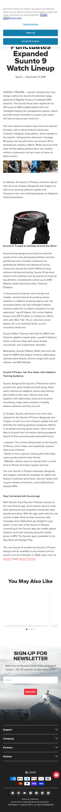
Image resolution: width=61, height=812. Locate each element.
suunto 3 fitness (26, 559)
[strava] (48, 793)
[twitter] (30, 793)
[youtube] (24, 793)
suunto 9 (8, 559)
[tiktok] (36, 793)
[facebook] (18, 793)
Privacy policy (15, 18)
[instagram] (12, 793)
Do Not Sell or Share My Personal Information (30, 802)
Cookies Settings (30, 24)
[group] (25, 607)
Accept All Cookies (30, 41)
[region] (30, 23)
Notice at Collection (30, 799)
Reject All (30, 33)
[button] (26, 629)
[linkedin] (42, 793)
